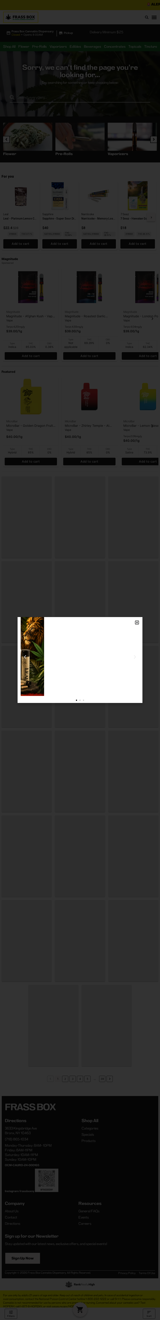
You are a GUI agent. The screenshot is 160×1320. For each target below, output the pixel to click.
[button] (137, 622)
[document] (80, 660)
